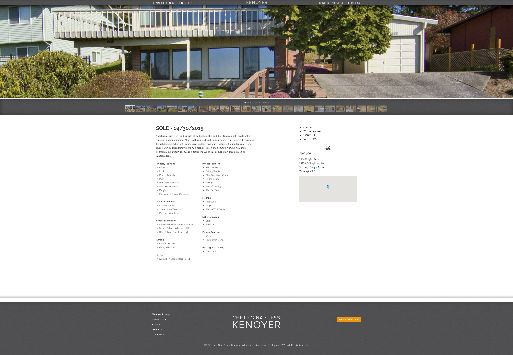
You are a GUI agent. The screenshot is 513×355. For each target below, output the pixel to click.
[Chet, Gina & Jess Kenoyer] (257, 4)
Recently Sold (184, 3)
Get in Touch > (348, 319)
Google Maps (317, 167)
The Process (352, 3)
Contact (324, 3)
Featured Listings (163, 3)
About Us (337, 3)
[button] (328, 187)
